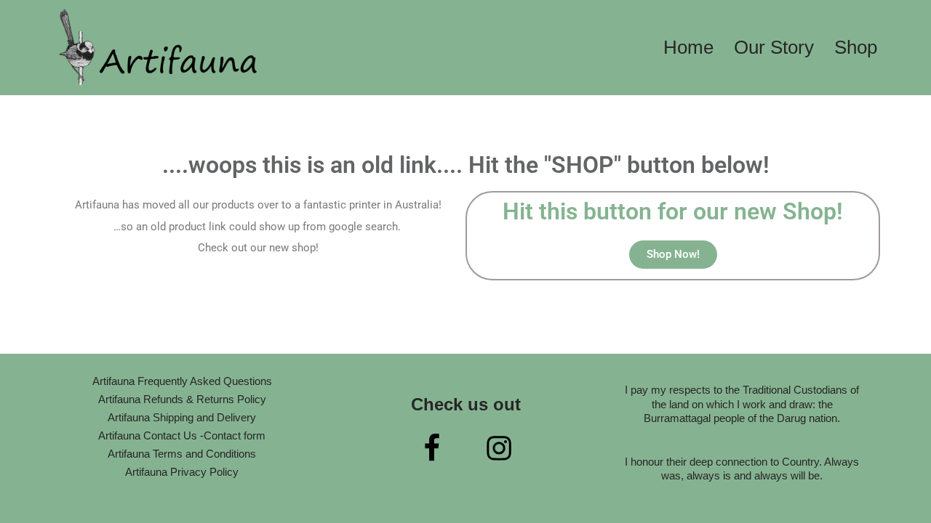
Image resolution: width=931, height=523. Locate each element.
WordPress (172, 507)
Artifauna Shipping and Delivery (182, 417)
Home (688, 47)
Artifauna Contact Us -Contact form (181, 435)
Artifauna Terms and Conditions (182, 453)
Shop (855, 47)
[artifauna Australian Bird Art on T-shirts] (160, 47)
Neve (63, 507)
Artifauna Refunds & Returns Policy (182, 399)
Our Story (774, 47)
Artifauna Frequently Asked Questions (182, 381)
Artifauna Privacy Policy (182, 472)
